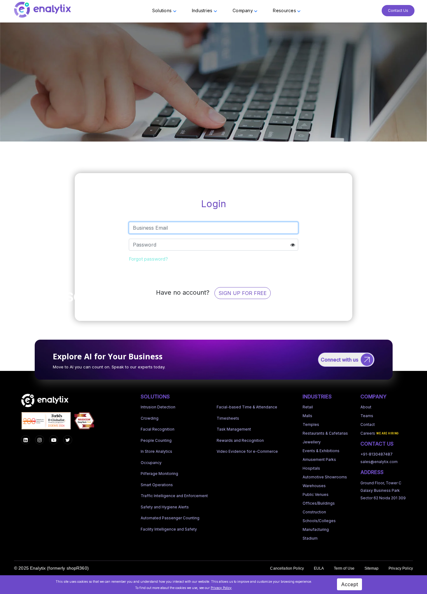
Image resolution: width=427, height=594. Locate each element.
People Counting (156, 440)
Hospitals (311, 468)
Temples (311, 424)
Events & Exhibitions (321, 450)
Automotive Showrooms (325, 477)
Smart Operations (157, 484)
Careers (367, 433)
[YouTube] (53, 440)
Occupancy (151, 462)
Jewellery (312, 442)
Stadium (310, 538)
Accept (349, 584)
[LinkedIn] (25, 440)
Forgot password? (148, 259)
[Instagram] (39, 440)
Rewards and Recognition (240, 440)
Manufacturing (316, 529)
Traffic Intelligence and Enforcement (174, 495)
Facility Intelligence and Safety (169, 529)
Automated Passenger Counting (170, 518)
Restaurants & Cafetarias (325, 433)
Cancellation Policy (287, 568)
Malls (307, 415)
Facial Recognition (157, 429)
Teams (366, 415)
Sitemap (371, 568)
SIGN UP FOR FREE (243, 293)
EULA (319, 568)
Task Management (234, 429)
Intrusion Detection (158, 407)
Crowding (149, 418)
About (365, 407)
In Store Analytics (156, 451)
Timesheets (228, 418)
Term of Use (344, 568)
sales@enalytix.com (379, 461)
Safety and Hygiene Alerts (165, 507)
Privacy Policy (401, 568)
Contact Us (398, 10)
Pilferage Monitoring (159, 473)
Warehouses (314, 485)
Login (213, 271)
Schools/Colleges (319, 520)
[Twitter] (67, 440)
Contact (367, 424)
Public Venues (316, 494)
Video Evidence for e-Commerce (247, 451)
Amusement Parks (319, 459)
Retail (308, 407)
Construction (314, 512)
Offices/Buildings (319, 503)
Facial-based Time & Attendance (247, 407)
